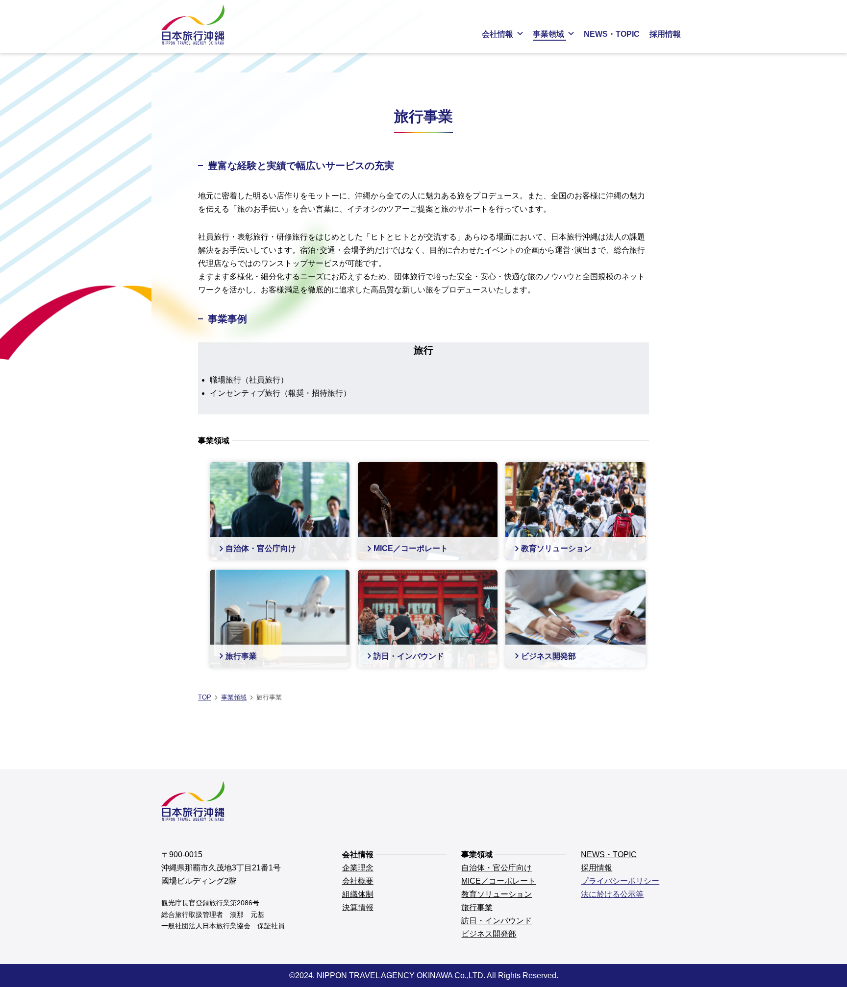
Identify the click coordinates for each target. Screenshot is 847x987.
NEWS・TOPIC (612, 34)
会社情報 (497, 34)
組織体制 (358, 894)
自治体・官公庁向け (496, 868)
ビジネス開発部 (488, 934)
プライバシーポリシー (620, 881)
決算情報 (358, 907)
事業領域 (548, 34)
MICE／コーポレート (498, 881)
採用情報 (665, 34)
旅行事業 (477, 907)
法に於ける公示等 (612, 894)
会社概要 (358, 881)
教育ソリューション (496, 894)
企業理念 (358, 868)
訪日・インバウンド (496, 920)
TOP (204, 697)
